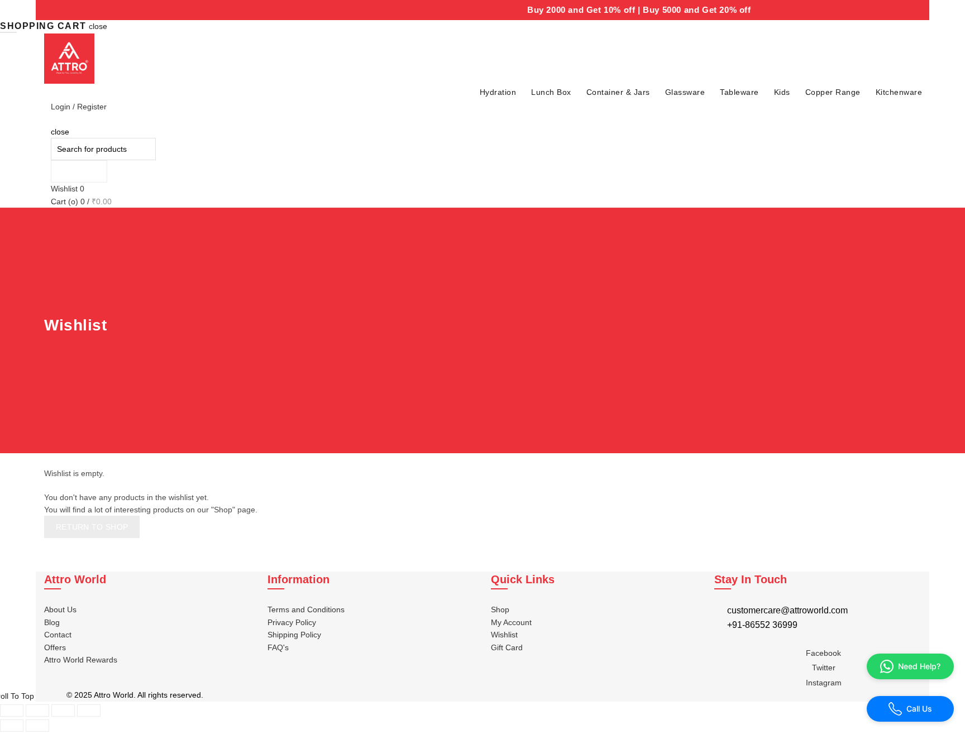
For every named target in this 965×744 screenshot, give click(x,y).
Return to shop (92, 526)
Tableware (739, 92)
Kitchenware (899, 92)
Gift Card (507, 647)
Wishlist (67, 188)
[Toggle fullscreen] (63, 710)
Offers (55, 647)
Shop (500, 609)
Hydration (498, 92)
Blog (52, 622)
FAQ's (278, 647)
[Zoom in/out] (89, 710)
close (98, 26)
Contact (57, 634)
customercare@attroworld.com (787, 610)
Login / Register (79, 106)
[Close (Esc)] (11, 710)
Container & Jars (618, 92)
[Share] (37, 710)
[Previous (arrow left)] (11, 725)
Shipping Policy (294, 634)
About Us (60, 609)
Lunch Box (551, 92)
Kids (782, 92)
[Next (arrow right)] (37, 725)
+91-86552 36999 (762, 625)
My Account (511, 622)
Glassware (685, 92)
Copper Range (833, 92)
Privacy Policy (291, 622)
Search (79, 171)
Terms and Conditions (306, 609)
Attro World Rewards (80, 659)
